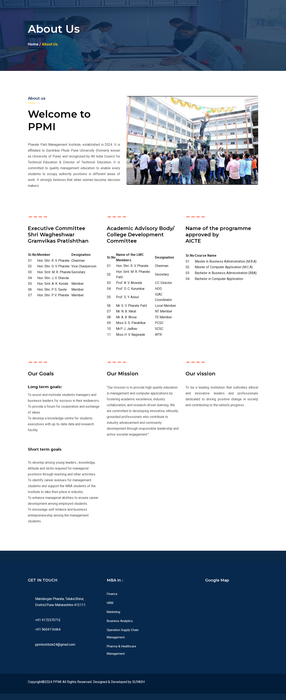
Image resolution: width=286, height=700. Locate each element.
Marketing (113, 612)
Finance (112, 594)
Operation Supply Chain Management (123, 633)
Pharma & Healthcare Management (121, 650)
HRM (110, 603)
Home (33, 44)
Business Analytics (120, 621)
